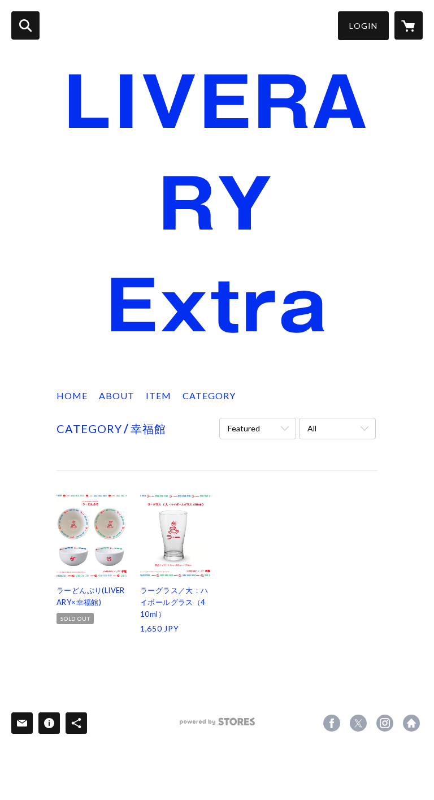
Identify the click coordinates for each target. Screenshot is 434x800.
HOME (72, 395)
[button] (363, 25)
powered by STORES (217, 725)
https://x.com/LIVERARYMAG (358, 723)
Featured (244, 428)
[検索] (25, 25)
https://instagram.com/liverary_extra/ (384, 723)
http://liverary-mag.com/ (411, 723)
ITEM (158, 395)
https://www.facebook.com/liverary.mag (331, 723)
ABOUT (116, 395)
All (311, 428)
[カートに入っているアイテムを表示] (408, 25)
